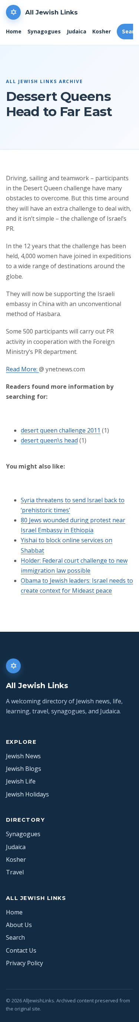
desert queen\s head (49, 440)
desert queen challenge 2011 (60, 430)
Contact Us (21, 950)
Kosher (101, 31)
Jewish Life (21, 781)
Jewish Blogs (23, 769)
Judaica (76, 31)
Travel (15, 872)
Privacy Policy (24, 963)
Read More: (22, 369)
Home (13, 31)
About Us (19, 925)
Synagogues (44, 31)
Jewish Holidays (27, 794)
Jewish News (23, 756)
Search (15, 937)
